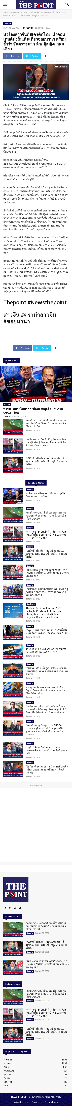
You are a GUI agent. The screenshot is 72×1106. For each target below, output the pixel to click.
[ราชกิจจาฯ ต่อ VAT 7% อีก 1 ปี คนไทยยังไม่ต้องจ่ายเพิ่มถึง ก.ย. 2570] (13, 651)
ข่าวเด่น (15, 12)
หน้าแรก (6, 12)
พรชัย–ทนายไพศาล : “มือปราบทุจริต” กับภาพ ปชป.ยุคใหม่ (33, 410)
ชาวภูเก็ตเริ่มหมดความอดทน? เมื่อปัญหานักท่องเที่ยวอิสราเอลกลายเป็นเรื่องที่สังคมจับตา (45, 690)
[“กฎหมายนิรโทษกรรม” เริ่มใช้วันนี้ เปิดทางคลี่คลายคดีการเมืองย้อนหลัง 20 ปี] (13, 633)
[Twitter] (15, 908)
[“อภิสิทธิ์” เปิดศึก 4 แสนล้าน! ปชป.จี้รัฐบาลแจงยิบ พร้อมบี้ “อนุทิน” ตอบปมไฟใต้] (13, 465)
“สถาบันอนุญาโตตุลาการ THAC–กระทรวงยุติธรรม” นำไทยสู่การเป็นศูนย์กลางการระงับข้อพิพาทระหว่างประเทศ (44, 730)
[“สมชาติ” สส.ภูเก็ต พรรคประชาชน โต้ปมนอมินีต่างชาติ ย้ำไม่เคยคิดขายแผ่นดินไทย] (13, 671)
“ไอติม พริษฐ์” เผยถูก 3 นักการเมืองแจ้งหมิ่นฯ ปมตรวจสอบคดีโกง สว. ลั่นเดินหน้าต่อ (47, 769)
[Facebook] (5, 908)
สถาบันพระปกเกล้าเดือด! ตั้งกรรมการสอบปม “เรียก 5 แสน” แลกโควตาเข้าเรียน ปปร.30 (46, 423)
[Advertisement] (36, 825)
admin (6, 416)
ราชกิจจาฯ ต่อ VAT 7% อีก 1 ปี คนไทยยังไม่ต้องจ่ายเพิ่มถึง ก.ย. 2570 (46, 650)
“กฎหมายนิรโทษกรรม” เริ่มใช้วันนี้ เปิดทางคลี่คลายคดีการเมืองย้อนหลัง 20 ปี (46, 632)
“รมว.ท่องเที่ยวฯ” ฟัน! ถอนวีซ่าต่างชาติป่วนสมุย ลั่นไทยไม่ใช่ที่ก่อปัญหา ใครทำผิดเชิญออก (47, 572)
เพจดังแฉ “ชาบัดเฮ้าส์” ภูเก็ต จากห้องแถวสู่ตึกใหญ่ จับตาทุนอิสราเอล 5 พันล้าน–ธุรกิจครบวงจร (46, 442)
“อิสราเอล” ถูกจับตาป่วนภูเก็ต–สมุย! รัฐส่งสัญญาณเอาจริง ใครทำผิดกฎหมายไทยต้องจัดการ (47, 592)
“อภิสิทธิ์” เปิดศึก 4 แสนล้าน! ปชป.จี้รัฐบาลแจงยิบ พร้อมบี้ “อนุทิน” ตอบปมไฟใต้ (46, 461)
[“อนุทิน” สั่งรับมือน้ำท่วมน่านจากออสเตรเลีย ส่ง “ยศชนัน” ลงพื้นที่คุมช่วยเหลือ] (13, 750)
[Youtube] (19, 908)
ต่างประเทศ (31, 604)
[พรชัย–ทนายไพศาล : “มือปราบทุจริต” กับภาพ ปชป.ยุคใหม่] (36, 384)
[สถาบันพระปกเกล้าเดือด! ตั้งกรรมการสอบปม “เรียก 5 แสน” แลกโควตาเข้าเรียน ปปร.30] (13, 427)
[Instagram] (10, 908)
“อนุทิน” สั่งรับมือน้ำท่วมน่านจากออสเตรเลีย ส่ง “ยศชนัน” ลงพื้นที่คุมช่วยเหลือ (47, 750)
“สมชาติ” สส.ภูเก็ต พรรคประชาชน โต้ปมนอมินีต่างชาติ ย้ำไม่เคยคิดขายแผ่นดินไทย (47, 671)
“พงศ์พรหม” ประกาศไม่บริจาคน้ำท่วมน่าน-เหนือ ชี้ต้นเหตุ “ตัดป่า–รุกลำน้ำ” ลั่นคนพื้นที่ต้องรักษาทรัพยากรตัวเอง (46, 709)
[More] (45, 56)
